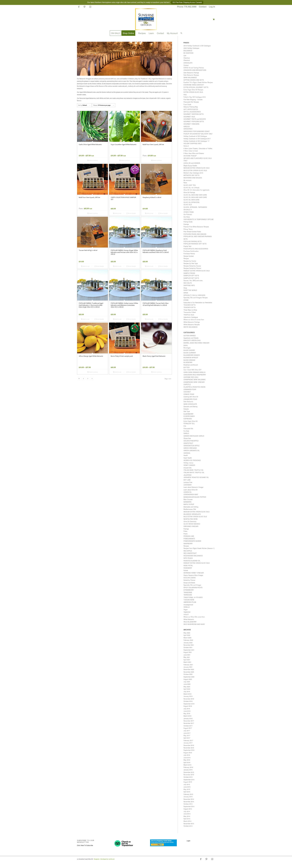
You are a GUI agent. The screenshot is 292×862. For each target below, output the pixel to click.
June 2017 (187, 733)
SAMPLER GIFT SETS (191, 275)
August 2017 (188, 728)
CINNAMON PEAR (190, 389)
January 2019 (188, 696)
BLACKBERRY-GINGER (192, 355)
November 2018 (189, 699)
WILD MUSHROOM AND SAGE (194, 624)
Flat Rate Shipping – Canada (193, 99)
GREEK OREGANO (190, 448)
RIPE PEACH (188, 558)
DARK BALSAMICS (190, 77)
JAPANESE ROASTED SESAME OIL (196, 477)
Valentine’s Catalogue (191, 317)
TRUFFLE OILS (189, 315)
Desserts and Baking (190, 406)
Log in (212, 6)
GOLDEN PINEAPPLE (191, 441)
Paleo (185, 531)
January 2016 (188, 770)
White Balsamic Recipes (192, 324)
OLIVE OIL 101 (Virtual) (191, 187)
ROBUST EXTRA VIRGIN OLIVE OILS (197, 271)
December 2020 (189, 669)
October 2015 (188, 777)
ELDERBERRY (188, 414)
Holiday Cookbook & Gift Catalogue (195, 136)
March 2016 (187, 765)
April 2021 (187, 660)
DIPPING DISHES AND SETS (194, 80)
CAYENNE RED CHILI (191, 377)
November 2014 (189, 801)
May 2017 (187, 735)
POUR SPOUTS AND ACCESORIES (196, 249)
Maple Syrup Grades (190, 165)
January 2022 (188, 642)
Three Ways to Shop (190, 310)
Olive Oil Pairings (189, 192)
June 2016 (187, 757)
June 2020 (187, 684)
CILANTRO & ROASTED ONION (194, 387)
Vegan (186, 609)
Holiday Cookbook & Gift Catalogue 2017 (197, 139)
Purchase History (189, 253)
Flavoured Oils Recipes (191, 102)
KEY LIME (187, 480)
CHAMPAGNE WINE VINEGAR (194, 382)
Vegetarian (187, 612)
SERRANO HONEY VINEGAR (194, 573)
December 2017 (189, 721)
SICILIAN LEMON (190, 578)
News (185, 183)
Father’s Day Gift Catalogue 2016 (195, 97)
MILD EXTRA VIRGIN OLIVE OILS (195, 170)
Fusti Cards (187, 104)
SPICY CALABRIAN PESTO (193, 587)
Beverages (187, 348)
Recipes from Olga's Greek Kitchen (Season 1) (199, 548)
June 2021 (187, 655)
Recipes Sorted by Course (192, 266)
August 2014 (188, 809)
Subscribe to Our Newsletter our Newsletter (198, 302)
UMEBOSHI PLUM (190, 602)
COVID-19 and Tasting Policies (194, 68)
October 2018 (188, 701)
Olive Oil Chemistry (190, 521)
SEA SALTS (188, 283)
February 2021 (188, 664)
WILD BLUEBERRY (190, 622)
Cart (185, 55)
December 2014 (189, 799)
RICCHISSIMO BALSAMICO (193, 556)
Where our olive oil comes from (194, 319)
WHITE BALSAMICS (190, 327)
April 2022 (187, 635)
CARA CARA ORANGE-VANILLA (194, 372)
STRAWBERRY (189, 590)
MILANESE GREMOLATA (192, 514)
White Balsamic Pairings (192, 322)
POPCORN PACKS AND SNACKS (195, 234)
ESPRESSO (188, 419)
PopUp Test (187, 246)
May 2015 (187, 789)
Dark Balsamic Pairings (191, 72)
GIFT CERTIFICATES (191, 109)
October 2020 (188, 674)
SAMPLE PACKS (189, 273)
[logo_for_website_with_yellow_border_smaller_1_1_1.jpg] (146, 19)
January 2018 (188, 718)
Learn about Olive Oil (190, 490)
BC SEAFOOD (188, 53)
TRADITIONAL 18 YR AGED (193, 597)
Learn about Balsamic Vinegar (193, 487)
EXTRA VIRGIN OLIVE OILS (193, 92)
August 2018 (188, 706)
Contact (202, 6)
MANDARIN (187, 502)
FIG (185, 426)
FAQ (185, 94)
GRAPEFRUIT (188, 443)
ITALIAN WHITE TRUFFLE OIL (194, 472)
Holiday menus (188, 463)
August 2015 (188, 782)
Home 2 (186, 146)
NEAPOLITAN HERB (190, 519)
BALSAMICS (188, 50)
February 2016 (188, 767)
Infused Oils (188, 468)
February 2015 (188, 794)
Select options (93, 160)
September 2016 (189, 750)
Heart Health (188, 458)
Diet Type (187, 411)
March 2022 (187, 638)
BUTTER (186, 367)
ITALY (185, 161)
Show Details (132, 213)
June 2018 (187, 711)
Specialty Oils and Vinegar (192, 585)
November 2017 (189, 723)
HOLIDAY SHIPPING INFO (192, 143)
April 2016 (187, 762)
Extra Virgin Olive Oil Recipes (193, 90)
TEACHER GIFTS (190, 305)
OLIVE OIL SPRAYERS (191, 202)
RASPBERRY (188, 543)
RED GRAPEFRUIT (190, 553)
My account (187, 180)
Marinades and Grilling (191, 507)
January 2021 (188, 667)
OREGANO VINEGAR (191, 526)
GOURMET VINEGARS (191, 124)
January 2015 (188, 797)
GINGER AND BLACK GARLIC (194, 436)
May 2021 (187, 657)
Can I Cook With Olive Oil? (192, 370)
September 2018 (189, 704)
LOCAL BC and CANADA (192, 163)
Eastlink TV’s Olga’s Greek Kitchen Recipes (198, 82)
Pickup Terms (188, 229)
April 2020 (187, 689)
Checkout (187, 58)
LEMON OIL (188, 492)
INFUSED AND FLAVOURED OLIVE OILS (198, 158)
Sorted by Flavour (189, 580)
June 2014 (187, 814)
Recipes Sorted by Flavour (192, 268)
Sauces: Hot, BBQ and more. (193, 280)
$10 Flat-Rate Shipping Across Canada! (187, 2)
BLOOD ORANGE (189, 360)
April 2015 (187, 792)
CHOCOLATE (188, 63)
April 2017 (187, 738)
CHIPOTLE (187, 384)
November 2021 (189, 645)
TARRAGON (188, 595)
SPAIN (186, 293)
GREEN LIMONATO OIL (192, 450)
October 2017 (188, 726)
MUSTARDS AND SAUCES (193, 178)
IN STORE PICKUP (190, 156)
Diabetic (186, 409)
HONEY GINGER (189, 465)
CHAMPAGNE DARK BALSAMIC (195, 379)
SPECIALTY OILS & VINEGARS (194, 295)
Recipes (186, 258)
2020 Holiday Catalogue (191, 48)
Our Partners (188, 214)
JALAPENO (187, 475)
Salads (186, 570)
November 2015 (189, 775)
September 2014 (189, 806)
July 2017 (187, 731)
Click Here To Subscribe (85, 845)
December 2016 (189, 745)
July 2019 (187, 691)
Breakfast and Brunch (191, 365)
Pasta (185, 534)
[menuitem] (187, 6)
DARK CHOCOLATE (190, 404)
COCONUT (187, 392)
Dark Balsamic (188, 401)
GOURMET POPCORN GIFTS (194, 121)
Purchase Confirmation (191, 251)
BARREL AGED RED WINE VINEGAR (196, 343)
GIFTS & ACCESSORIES (192, 112)
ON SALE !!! (188, 209)
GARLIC (186, 433)
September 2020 (189, 677)
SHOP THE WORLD (190, 290)
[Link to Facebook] (79, 8)
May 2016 (187, 760)
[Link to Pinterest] (84, 8)
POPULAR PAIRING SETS (193, 241)
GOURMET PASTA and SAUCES (195, 119)
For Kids (186, 431)
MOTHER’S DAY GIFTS (191, 175)
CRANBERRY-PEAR (190, 399)
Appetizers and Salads (191, 338)
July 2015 (187, 784)
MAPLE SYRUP (189, 504)
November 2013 (189, 823)
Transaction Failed (190, 312)
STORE (186, 300)
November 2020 (189, 672)
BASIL (186, 345)
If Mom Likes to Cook (191, 151)
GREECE (187, 126)
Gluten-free (187, 438)
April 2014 (187, 819)
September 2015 (189, 779)
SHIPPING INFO (189, 285)
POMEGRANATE (189, 538)
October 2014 (188, 804)
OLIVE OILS (188, 205)
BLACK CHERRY (189, 350)
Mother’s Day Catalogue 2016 (193, 173)
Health (186, 455)
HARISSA (187, 453)
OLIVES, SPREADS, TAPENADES (195, 207)
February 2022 (188, 640)
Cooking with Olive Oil (191, 397)
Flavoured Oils (188, 428)
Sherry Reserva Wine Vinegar (193, 575)
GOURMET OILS (189, 117)
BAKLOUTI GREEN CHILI (192, 340)
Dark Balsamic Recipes (191, 75)
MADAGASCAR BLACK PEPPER (195, 497)
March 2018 (187, 716)
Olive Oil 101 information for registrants (196, 190)
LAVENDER (187, 485)
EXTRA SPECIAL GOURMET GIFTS (196, 87)
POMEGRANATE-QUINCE (192, 541)
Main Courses (188, 499)
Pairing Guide (188, 222)
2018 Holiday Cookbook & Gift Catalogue (197, 46)
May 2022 (187, 633)
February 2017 (188, 740)
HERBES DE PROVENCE (192, 460)
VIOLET (186, 614)
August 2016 (188, 753)
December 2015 (189, 772)
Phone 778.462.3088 (186, 6)
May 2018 (187, 713)
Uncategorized (188, 605)
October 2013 (188, 826)
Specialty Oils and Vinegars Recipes (196, 297)
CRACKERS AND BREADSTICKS (195, 70)
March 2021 (187, 662)
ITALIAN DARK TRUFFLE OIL (193, 470)
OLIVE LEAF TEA (190, 185)
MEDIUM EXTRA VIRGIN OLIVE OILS (196, 168)
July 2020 (187, 682)
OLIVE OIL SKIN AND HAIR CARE (195, 195)
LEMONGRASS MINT (191, 494)
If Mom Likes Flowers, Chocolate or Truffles (198, 148)
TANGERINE (188, 592)
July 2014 (187, 811)
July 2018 (187, 709)
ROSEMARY (188, 568)
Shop (185, 288)
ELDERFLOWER (189, 416)
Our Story (187, 217)
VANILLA (187, 607)
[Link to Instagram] (90, 8)
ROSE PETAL (188, 565)
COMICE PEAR (189, 394)
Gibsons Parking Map (191, 107)
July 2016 (187, 755)
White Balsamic (189, 619)
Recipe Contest (189, 256)
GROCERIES (188, 129)
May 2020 (187, 686)
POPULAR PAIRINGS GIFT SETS (195, 244)
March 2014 (187, 821)
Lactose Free (188, 482)
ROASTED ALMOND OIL (192, 561)
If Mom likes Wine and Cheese (194, 153)
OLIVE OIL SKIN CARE (191, 200)
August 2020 (188, 679)
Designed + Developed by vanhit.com (104, 859)
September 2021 (189, 650)
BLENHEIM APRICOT (191, 357)
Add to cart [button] (117, 213)
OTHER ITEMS (189, 212)
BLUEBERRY (188, 362)
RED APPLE (188, 551)
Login (188, 841)
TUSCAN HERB (189, 600)
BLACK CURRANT (190, 353)
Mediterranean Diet (190, 509)
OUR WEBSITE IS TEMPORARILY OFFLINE (199, 219)
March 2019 (187, 694)
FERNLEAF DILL (189, 423)
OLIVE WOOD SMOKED (192, 524)
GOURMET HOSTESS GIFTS (194, 114)
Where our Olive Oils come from (194, 617)
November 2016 (189, 748)
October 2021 (188, 647)
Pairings (186, 224)
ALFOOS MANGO (190, 335)
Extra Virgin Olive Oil (190, 421)
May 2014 (187, 816)
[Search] (180, 33)
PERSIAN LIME (189, 536)
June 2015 (187, 787)
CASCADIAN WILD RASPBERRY (195, 375)
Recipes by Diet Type (191, 263)
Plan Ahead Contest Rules (192, 231)
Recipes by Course (190, 261)
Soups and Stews (189, 583)
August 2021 (188, 652)
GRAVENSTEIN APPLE (191, 445)
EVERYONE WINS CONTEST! (194, 85)
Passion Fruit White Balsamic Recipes (196, 227)
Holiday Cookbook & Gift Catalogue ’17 (196, 141)
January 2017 (188, 743)
